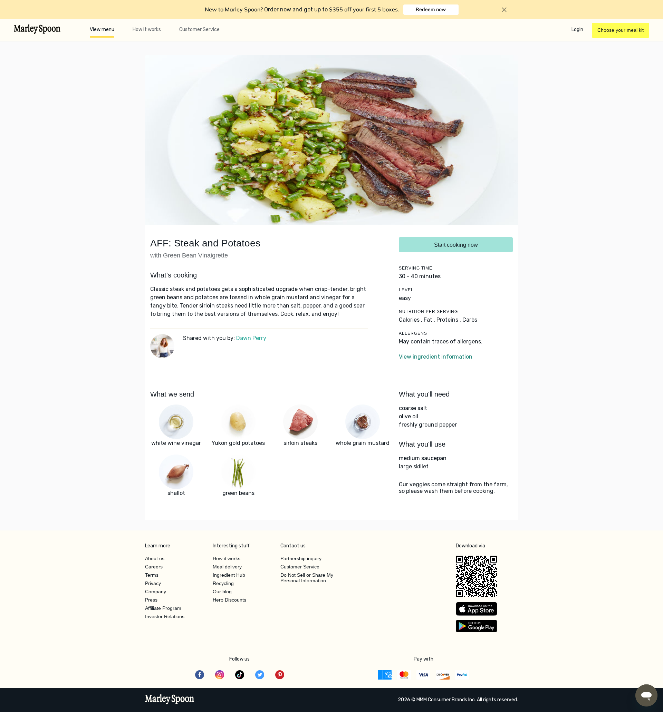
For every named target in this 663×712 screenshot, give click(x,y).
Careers (154, 566)
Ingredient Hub (229, 575)
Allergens (413, 333)
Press (151, 600)
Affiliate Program (163, 608)
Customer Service (199, 29)
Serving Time (415, 268)
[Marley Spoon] (169, 700)
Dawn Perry (251, 338)
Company (155, 591)
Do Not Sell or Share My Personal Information (306, 577)
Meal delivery (227, 566)
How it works (147, 29)
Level (406, 289)
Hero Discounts (229, 600)
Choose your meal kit (620, 30)
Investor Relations (164, 616)
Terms (151, 575)
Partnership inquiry (300, 558)
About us (154, 558)
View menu (102, 29)
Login (577, 29)
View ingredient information (435, 356)
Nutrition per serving (428, 311)
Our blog (222, 591)
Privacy (153, 583)
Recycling (223, 583)
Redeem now (431, 9)
